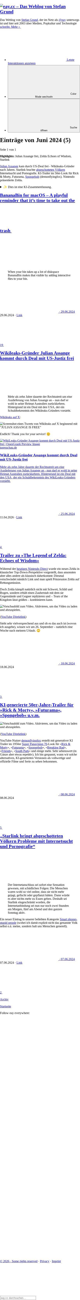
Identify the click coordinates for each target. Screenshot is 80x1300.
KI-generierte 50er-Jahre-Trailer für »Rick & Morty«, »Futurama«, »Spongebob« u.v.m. (37, 710)
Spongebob (32, 176)
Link (19, 315)
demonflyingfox (31, 740)
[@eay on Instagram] (29, 1165)
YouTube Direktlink (13, 616)
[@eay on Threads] (29, 1135)
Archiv (4, 999)
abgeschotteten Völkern (50, 169)
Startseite (5, 1006)
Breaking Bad (55, 747)
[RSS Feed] (29, 1254)
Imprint (56, 1261)
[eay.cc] (40, 11)
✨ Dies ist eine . (27, 187)
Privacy (44, 1261)
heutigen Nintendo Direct (32, 568)
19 (2, 345)
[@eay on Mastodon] (29, 1046)
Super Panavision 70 (34, 744)
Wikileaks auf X (10, 417)
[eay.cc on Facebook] (29, 1195)
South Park (22, 751)
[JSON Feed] (29, 1224)
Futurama (18, 747)
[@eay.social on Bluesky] (29, 1075)
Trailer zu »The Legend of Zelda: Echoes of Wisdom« (33, 558)
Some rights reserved (18, 1261)
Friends (6, 751)
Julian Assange (9, 166)
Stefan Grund (29, 19)
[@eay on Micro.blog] (29, 1105)
